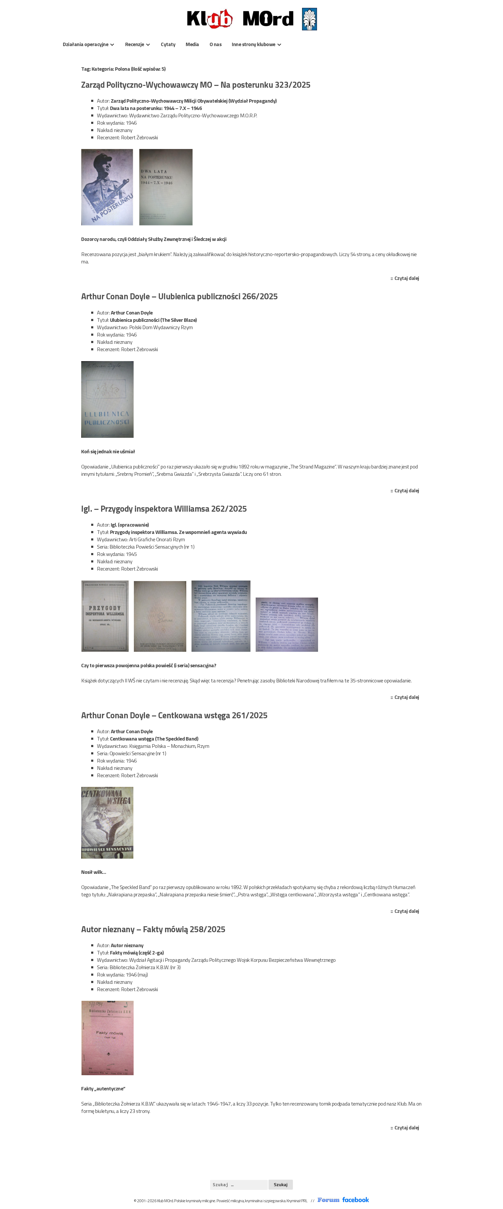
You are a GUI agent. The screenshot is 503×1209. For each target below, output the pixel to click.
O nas (216, 44)
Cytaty (168, 44)
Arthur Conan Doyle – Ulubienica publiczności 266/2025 (179, 296)
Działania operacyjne (85, 44)
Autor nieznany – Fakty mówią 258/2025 (153, 929)
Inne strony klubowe (253, 44)
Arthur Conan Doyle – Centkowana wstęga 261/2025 (174, 715)
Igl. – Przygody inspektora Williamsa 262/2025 (164, 508)
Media (192, 44)
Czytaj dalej (408, 278)
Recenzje (134, 44)
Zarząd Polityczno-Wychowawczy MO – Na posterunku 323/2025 (196, 84)
